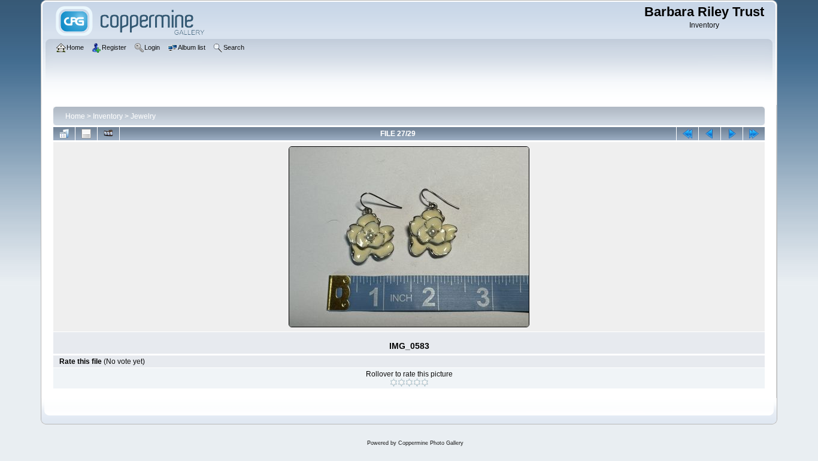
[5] (425, 382)
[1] (394, 382)
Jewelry (143, 116)
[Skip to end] (754, 133)
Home (75, 116)
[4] (417, 382)
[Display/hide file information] (86, 133)
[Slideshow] (108, 133)
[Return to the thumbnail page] (64, 133)
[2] (401, 382)
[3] (409, 382)
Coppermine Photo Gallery (430, 443)
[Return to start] (687, 133)
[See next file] (732, 133)
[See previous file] (709, 133)
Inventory (108, 116)
